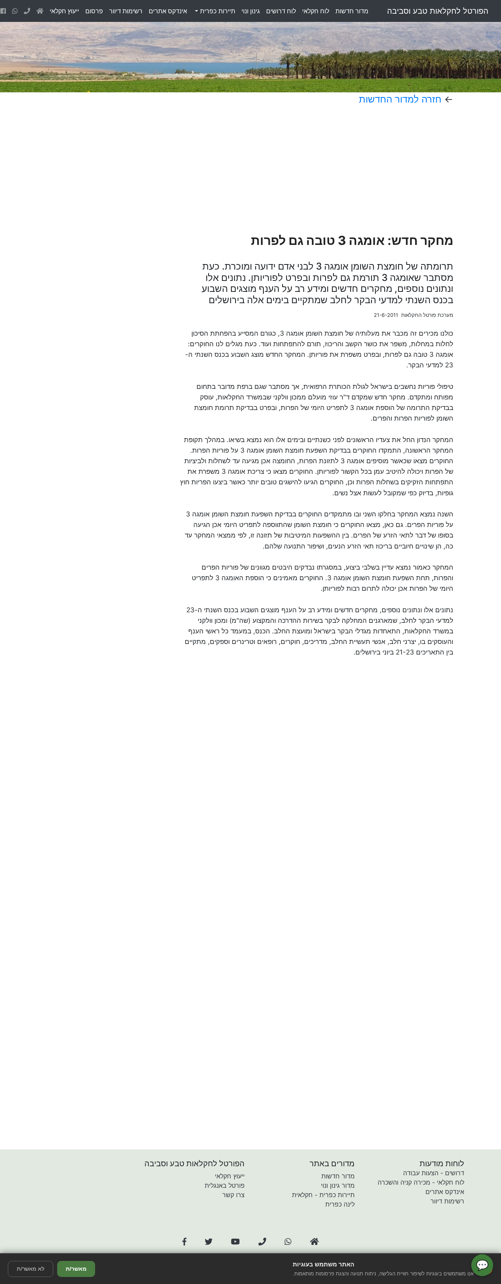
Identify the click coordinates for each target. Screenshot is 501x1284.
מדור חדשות (338, 1176)
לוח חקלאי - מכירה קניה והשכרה (421, 1182)
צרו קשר (233, 1195)
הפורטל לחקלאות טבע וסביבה (437, 11)
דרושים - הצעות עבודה (433, 1173)
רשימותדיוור (125, 11)
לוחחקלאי (315, 11)
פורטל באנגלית (225, 1185)
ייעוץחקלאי (64, 11)
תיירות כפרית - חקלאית (323, 1195)
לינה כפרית (340, 1204)
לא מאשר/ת (30, 1269)
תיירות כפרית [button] (216, 11)
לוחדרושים (281, 11)
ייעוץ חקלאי (230, 1176)
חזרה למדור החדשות (400, 99)
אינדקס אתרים (444, 1192)
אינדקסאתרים (168, 11)
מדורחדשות (351, 11)
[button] (184, 1241)
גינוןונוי (250, 11)
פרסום (94, 11)
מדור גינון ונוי (338, 1185)
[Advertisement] (292, 169)
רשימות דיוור (447, 1201)
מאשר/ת (76, 1269)
